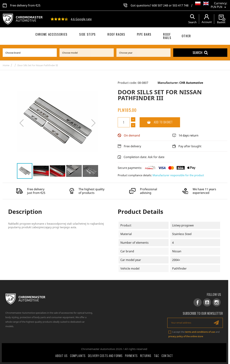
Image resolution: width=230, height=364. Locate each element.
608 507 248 (160, 5)
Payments (131, 356)
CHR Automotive (191, 83)
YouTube (207, 302)
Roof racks (116, 34)
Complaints (78, 356)
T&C (156, 356)
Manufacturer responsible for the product (178, 175)
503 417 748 (180, 5)
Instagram (217, 302)
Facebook (198, 302)
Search (197, 52)
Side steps (87, 34)
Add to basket (156, 122)
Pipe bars (144, 34)
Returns (145, 356)
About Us (61, 356)
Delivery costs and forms (105, 356)
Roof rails (167, 36)
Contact (167, 356)
